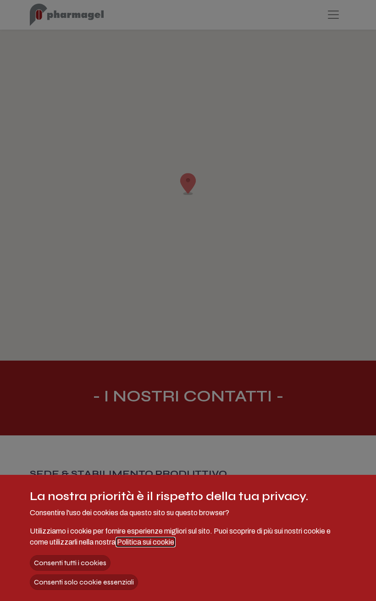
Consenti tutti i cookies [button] (70, 562)
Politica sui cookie (145, 542)
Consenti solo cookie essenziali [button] (84, 582)
